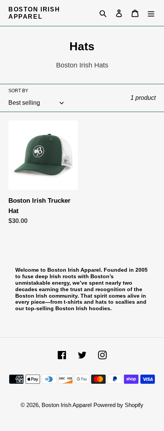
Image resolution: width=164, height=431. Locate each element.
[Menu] (151, 13)
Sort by (18, 90)
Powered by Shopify (118, 405)
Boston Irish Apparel (34, 13)
